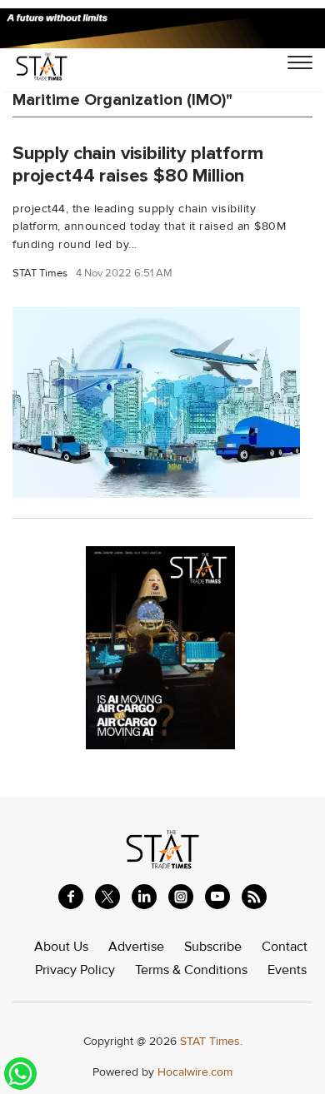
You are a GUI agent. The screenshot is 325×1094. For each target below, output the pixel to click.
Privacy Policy (75, 970)
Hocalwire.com (195, 1072)
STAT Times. (211, 1041)
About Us (61, 946)
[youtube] (217, 896)
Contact (285, 946)
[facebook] (70, 896)
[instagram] (180, 896)
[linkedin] (144, 896)
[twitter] (107, 896)
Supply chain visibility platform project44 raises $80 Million (137, 164)
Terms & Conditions (191, 970)
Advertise (136, 946)
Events (287, 970)
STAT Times (40, 273)
